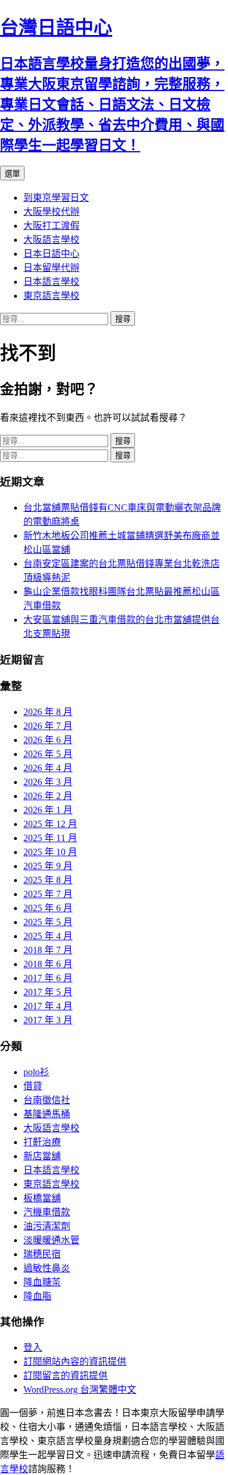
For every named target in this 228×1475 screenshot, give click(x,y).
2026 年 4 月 (47, 768)
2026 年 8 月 (47, 712)
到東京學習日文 (56, 198)
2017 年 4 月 (47, 1006)
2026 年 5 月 (47, 754)
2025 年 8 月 (47, 880)
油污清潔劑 (46, 1226)
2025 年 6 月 (47, 908)
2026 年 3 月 (47, 782)
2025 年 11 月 (50, 838)
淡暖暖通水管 (51, 1240)
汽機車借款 (46, 1212)
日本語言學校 (51, 282)
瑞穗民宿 (42, 1254)
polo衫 (36, 1072)
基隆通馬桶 (46, 1114)
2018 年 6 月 (47, 964)
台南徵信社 (46, 1100)
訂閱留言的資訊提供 (65, 1375)
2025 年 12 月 (50, 824)
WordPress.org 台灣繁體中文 (79, 1389)
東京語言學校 (51, 296)
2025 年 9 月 (47, 866)
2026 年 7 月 (47, 726)
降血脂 (37, 1296)
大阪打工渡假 (51, 226)
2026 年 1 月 (47, 810)
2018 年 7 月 (47, 950)
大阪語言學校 (51, 240)
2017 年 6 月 (47, 978)
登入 (32, 1347)
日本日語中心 (51, 254)
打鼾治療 (42, 1142)
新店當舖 (42, 1156)
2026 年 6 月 (47, 740)
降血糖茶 (42, 1282)
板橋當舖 (42, 1198)
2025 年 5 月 (47, 922)
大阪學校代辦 (51, 212)
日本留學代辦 (51, 268)
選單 (12, 173)
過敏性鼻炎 (46, 1268)
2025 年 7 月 (47, 894)
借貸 (32, 1086)
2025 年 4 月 (47, 936)
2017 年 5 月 (47, 992)
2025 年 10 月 (50, 852)
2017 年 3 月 (47, 1020)
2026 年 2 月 (47, 796)
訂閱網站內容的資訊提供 (74, 1361)
